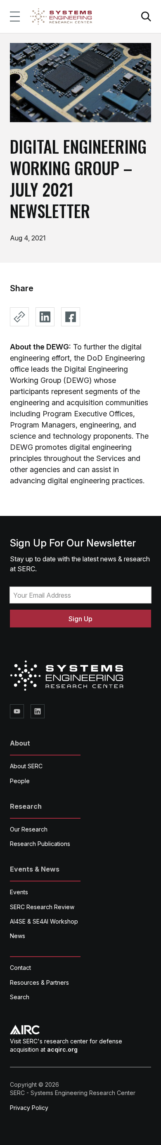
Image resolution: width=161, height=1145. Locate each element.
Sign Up (80, 619)
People (20, 780)
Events (19, 892)
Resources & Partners (39, 982)
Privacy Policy (29, 1107)
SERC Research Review (42, 906)
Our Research (28, 829)
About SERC (26, 766)
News (17, 935)
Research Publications (40, 843)
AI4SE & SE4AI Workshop (44, 921)
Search (19, 996)
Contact (20, 967)
